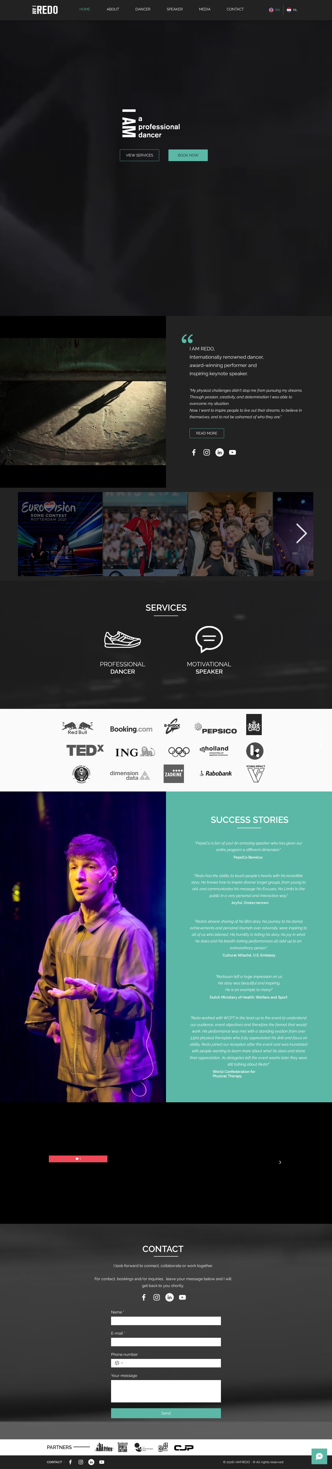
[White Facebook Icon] (194, 452)
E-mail (118, 1333)
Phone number (124, 1354)
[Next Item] (301, 534)
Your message (124, 1375)
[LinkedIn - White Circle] (219, 452)
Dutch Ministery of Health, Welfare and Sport (249, 997)
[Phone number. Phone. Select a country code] (119, 1363)
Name (117, 1312)
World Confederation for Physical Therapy (234, 1073)
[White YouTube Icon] (232, 452)
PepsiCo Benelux (248, 857)
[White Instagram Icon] (206, 452)
